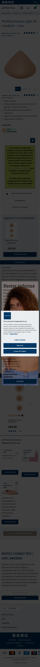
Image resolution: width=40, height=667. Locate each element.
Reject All (20, 345)
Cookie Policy (14, 334)
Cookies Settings (19, 340)
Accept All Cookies (20, 351)
